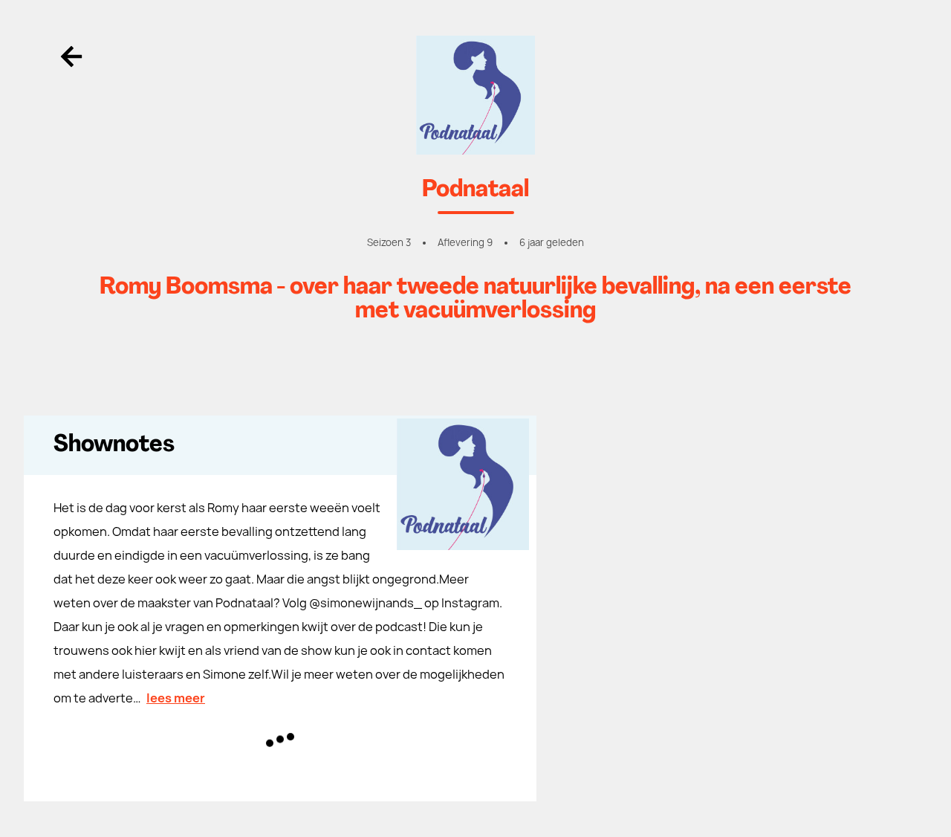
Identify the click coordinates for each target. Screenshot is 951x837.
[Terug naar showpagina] (475, 95)
